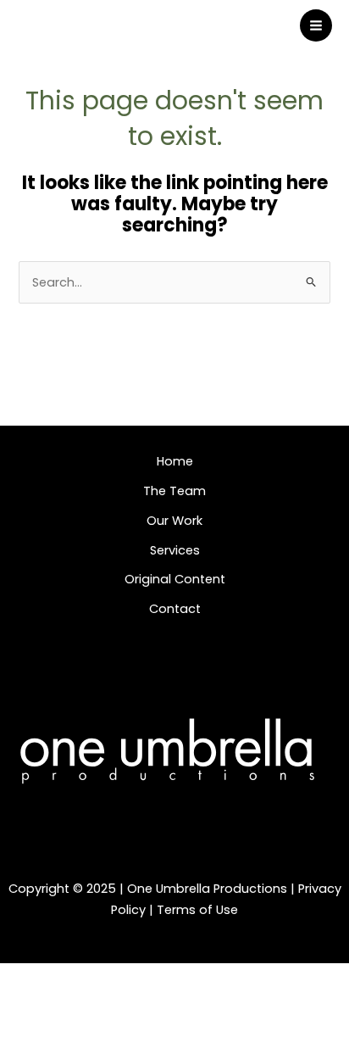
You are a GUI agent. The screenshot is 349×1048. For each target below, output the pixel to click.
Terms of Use (197, 909)
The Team (174, 490)
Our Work (174, 520)
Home (175, 461)
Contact (175, 608)
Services (175, 550)
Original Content (175, 579)
